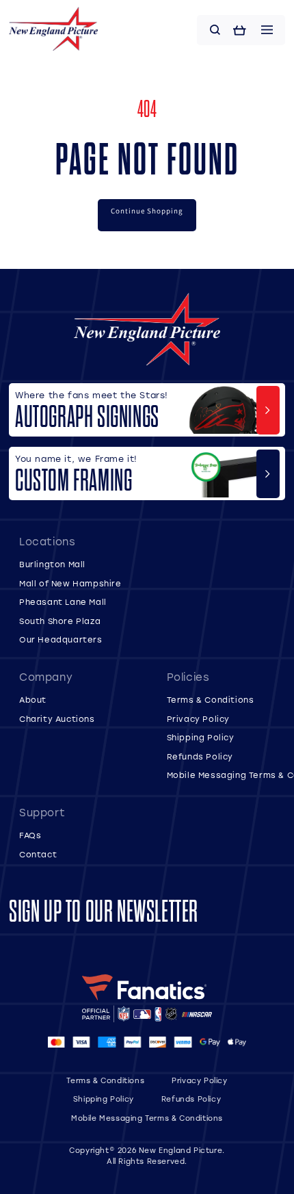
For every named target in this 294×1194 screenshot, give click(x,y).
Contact (38, 854)
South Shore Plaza (60, 621)
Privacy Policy (198, 719)
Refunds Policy (200, 756)
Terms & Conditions (210, 700)
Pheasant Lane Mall (63, 602)
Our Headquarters (61, 639)
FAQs (30, 835)
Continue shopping (147, 211)
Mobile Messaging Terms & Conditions (147, 1118)
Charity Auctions (57, 719)
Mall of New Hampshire (70, 583)
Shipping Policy (201, 737)
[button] (215, 30)
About (32, 700)
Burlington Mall (52, 564)
